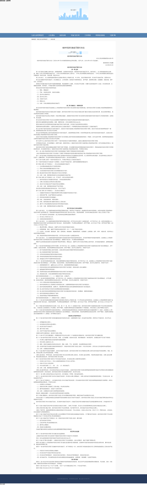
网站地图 (2, 484)
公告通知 (52, 35)
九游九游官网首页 (37, 35)
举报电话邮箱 (100, 35)
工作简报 (88, 35)
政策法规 (63, 35)
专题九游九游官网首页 (42, 39)
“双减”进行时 (75, 35)
